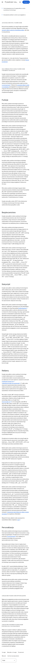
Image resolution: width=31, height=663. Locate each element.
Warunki (4, 656)
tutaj (18, 519)
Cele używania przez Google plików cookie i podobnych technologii (14, 9)
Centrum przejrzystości (13, 656)
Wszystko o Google (12, 652)
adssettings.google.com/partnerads (10, 383)
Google (4, 652)
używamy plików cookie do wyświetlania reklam (13, 30)
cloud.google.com (6, 401)
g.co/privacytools (6, 85)
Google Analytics (22, 308)
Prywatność (21, 652)
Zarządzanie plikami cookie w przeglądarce (14, 15)
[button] (2, 2)
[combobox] (8, 660)
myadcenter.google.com (7, 381)
